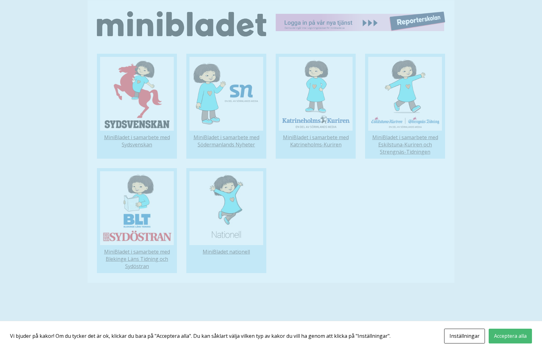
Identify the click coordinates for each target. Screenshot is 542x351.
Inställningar (464, 335)
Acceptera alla (510, 335)
